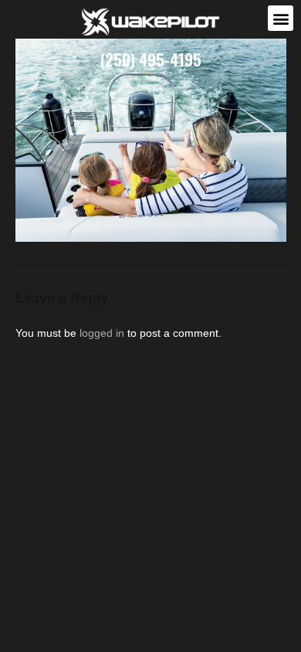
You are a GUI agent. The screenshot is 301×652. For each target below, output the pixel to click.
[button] (280, 18)
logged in (101, 333)
